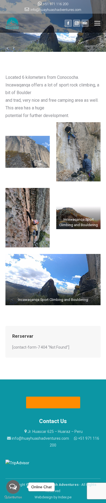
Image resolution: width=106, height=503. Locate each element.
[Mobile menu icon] (97, 23)
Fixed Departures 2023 (53, 402)
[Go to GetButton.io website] (13, 497)
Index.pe (64, 497)
